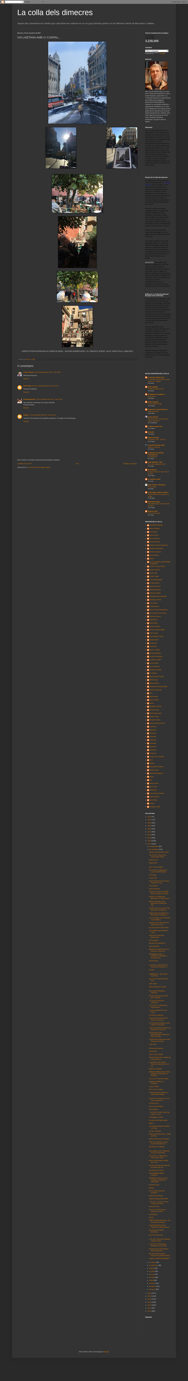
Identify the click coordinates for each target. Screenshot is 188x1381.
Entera (151, 1123)
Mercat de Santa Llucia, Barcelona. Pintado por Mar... (158, 903)
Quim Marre (154, 696)
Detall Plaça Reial (153, 411)
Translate (162, 53)
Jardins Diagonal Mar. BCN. (159, 1199)
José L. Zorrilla (155, 650)
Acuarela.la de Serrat (156, 1170)
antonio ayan (154, 770)
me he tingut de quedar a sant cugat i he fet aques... (159, 1024)
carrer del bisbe (154, 889)
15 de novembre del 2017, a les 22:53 (45, 386)
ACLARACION (152, 457)
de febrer (152, 1286)
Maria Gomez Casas (157, 676)
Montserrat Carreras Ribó (158, 686)
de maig (152, 1277)
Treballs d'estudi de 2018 (155, 389)
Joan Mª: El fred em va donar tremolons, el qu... (159, 882)
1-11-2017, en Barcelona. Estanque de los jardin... (158, 1245)
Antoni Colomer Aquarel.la (159, 545)
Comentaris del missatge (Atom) (39, 467)
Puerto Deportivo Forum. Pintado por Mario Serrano (159, 1226)
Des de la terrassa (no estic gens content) (158, 996)
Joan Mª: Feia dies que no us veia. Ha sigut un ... (159, 1099)
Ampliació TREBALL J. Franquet (157, 1082)
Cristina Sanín (154, 583)
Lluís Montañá (154, 666)
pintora (152, 803)
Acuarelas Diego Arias (156, 377)
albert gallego (153, 387)
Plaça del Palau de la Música (159, 1139)
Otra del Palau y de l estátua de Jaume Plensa (160, 1058)
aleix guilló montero (156, 767)
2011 (149, 1308)
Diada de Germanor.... (156, 1196)
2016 (149, 1293)
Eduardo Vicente (155, 600)
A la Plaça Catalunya (156, 1015)
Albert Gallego (155, 528)
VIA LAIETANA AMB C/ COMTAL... (156, 1174)
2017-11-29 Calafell (156, 867)
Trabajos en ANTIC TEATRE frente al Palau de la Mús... (159, 892)
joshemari (153, 790)
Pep (151, 693)
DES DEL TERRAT (155, 1069)
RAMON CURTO (155, 706)
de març (152, 1283)
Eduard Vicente (153, 438)
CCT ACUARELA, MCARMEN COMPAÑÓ (160, 563)
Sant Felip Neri (154, 946)
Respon (26, 379)
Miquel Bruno (154, 683)
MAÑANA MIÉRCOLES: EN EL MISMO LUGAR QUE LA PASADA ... (159, 1074)
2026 (149, 817)
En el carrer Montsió (156, 1106)
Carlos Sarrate (155, 570)
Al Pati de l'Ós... (154, 1103)
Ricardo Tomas (155, 720)
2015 (149, 1296)
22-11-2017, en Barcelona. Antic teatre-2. (158, 1006)
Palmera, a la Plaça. (154, 447)
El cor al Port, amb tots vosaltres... (156, 1192)
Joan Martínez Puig (156, 636)
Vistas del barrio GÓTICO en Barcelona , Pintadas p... (159, 914)
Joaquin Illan (154, 640)
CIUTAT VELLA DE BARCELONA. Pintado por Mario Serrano (159, 1034)
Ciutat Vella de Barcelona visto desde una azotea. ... (159, 1040)
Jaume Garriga (155, 626)
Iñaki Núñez (154, 623)
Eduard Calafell (155, 593)
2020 (149, 835)
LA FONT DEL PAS (154, 513)
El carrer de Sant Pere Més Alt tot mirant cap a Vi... (159, 1166)
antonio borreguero (156, 773)
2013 (149, 1302)
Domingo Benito (29, 399)
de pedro (151, 432)
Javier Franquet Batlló (157, 630)
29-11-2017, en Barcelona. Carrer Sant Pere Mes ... (158, 871)
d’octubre (152, 1262)
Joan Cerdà (154, 633)
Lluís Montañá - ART (155, 462)
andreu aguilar (153, 402)
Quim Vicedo (154, 700)
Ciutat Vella (153, 1051)
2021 (149, 832)
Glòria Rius (153, 620)
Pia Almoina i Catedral (156, 1147)
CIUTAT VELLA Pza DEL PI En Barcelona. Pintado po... (159, 909)
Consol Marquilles (156, 580)
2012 (149, 1305)
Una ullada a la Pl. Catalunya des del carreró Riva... (159, 1152)
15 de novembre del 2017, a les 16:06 (47, 372)
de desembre (154, 846)
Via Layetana (153, 940)
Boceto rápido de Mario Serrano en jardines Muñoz (159, 1254)
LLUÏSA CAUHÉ (155, 660)
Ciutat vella (153, 878)
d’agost (152, 1268)
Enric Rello (27, 386)
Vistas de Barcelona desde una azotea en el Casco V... (160, 1029)
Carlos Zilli (153, 573)
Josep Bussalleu (155, 653)
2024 (149, 823)
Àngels (26, 415)
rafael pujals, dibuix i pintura (158, 492)
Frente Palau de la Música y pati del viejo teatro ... (158, 1093)
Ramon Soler (154, 716)
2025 (149, 820)
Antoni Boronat (155, 542)
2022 (149, 829)
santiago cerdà (155, 807)
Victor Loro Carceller (157, 757)
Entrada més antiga (130, 464)
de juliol (152, 1271)
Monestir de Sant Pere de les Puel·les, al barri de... (159, 950)
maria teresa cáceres (157, 793)
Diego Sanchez (155, 586)
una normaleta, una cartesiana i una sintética (159, 919)
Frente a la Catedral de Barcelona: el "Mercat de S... (159, 897)
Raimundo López (154, 502)
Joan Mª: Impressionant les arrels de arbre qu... (158, 1019)
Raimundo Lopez (156, 713)
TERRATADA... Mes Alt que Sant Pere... (158, 975)
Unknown (153, 726)
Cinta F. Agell (154, 576)
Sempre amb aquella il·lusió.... (159, 852)
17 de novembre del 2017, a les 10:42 (42, 415)
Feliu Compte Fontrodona (158, 610)
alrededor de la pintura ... (157, 394)
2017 (149, 844)
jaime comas (154, 783)
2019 (149, 838)
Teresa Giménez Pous (157, 723)
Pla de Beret (151, 396)
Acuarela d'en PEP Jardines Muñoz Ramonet (158, 1250)
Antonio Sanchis (155, 552)
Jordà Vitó (153, 643)
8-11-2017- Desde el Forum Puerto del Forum (159, 1202)
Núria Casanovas (156, 690)
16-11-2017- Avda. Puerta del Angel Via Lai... (159, 1113)
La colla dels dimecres (55, 12)
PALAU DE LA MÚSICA (157, 943)
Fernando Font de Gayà (156, 445)
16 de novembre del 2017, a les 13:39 (49, 399)
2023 (149, 826)
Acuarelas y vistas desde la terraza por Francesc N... (158, 966)
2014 (149, 1299)
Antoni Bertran (155, 538)
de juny (152, 1274)
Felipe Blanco (154, 606)
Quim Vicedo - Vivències (156, 485)
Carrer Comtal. (154, 1086)
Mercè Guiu (154, 680)
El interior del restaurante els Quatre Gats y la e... (159, 923)
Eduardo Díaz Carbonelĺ (158, 596)
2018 (149, 841)
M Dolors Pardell (155, 670)
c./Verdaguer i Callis (156, 1117)
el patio (151, 970)
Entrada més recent (24, 464)
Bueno (152, 558)
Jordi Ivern (153, 646)
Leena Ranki (154, 663)
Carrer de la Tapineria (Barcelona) (156, 936)
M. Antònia (153, 673)
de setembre (153, 1265)
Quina (152, 703)
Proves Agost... (152, 487)
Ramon (151, 1188)
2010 (149, 1311)
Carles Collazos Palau (157, 566)
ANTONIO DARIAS (156, 525)
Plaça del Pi (153, 863)
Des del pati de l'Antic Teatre (159, 927)
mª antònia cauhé (154, 479)
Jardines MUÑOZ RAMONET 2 (159, 1258)
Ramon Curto (153, 511)
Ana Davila (153, 532)
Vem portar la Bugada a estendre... (157, 992)
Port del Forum (154, 1185)
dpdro (152, 777)
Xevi (151, 760)
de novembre (154, 849)
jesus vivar (153, 787)
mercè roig (153, 800)
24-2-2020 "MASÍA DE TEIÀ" (156, 464)
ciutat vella (152, 1044)
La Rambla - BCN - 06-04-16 (157, 439)
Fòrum (151, 1217)
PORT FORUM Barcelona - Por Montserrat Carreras (159, 1221)
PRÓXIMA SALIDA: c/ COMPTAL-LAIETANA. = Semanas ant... (158, 956)
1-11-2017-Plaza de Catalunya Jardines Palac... (160, 1240)
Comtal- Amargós (155, 1131)
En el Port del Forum (156, 1235)
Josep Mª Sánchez (156, 656)
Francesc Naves (155, 616)
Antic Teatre (153, 984)
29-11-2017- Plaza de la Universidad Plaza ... (157, 856)
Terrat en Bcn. (154, 961)
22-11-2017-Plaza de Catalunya (156, 1001)
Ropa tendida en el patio (157, 987)
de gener (152, 1289)
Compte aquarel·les (155, 426)
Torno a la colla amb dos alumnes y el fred (157, 1210)
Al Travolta (152, 875)
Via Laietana (153, 886)
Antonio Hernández (156, 548)
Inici (77, 464)
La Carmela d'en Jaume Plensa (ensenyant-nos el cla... (159, 1064)
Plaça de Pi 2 (153, 860)
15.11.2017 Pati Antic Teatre (158, 1079)
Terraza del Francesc (156, 1048)
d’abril (151, 1280)
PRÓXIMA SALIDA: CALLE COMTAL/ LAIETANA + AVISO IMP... (158, 1180)
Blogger (106, 1352)
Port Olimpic (153, 1214)
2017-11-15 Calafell (156, 1089)
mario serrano (154, 797)
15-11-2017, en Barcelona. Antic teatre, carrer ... (158, 1157)
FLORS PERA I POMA (155, 404)
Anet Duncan (154, 535)
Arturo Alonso (28, 372)
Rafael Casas (154, 710)
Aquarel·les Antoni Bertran (157, 409)
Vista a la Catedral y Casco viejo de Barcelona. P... (158, 1143)
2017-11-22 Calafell (156, 1054)
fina (151, 780)
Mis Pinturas (152, 470)
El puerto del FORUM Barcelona (156, 1231)
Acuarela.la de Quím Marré (158, 1120)
